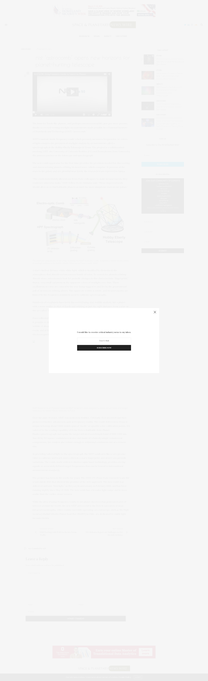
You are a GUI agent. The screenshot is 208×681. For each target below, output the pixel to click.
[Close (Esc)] (155, 312)
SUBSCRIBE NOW (104, 348)
